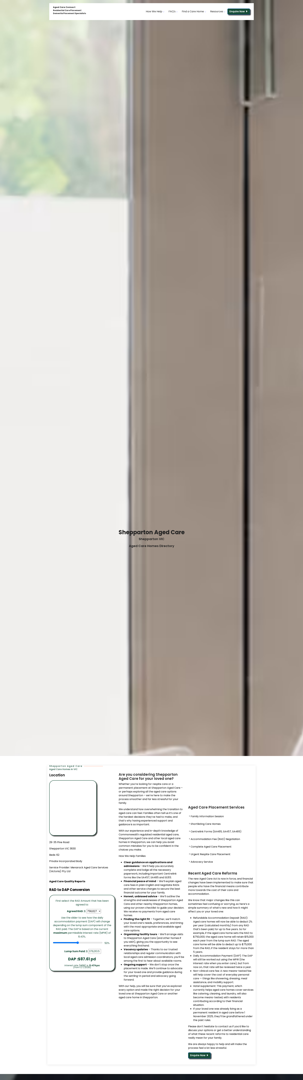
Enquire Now (237, 11)
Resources (217, 11)
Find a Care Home (193, 11)
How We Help (154, 11)
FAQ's (172, 11)
